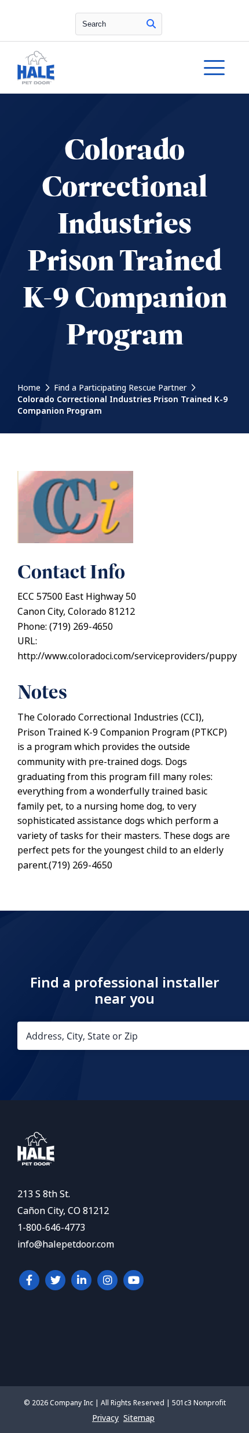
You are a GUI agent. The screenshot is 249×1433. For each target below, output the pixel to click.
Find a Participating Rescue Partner (120, 387)
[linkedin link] (81, 1280)
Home (29, 387)
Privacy (105, 1418)
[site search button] (151, 23)
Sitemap (139, 1418)
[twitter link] (55, 1280)
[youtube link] (133, 1280)
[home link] (35, 1162)
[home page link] (95, 67)
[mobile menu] (214, 67)
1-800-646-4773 (51, 1227)
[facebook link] (29, 1280)
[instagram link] (107, 1280)
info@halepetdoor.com (65, 1244)
